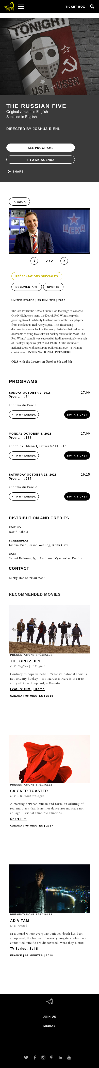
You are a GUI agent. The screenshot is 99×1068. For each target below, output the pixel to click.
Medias (49, 1025)
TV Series (18, 948)
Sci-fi (33, 948)
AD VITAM (19, 921)
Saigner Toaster (29, 791)
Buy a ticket (77, 415)
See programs (41, 147)
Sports (53, 287)
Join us (49, 1016)
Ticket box (75, 6)
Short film (18, 819)
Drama (39, 689)
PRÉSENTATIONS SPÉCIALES (36, 276)
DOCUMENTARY (26, 287)
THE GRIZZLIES (25, 661)
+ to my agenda (41, 159)
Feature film (20, 689)
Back (21, 201)
